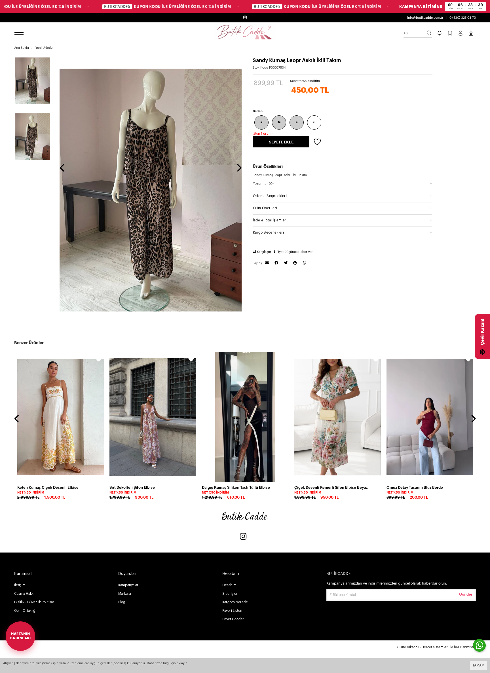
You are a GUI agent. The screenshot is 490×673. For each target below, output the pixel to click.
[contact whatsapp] (479, 645)
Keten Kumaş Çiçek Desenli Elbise (48, 487)
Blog (121, 602)
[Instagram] (243, 537)
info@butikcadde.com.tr (425, 17)
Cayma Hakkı (24, 593)
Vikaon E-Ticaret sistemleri (428, 647)
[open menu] (20, 34)
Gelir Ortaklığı (25, 610)
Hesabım (229, 585)
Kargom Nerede (235, 602)
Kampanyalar (128, 585)
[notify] (439, 33)
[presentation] (62, 168)
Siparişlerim (232, 593)
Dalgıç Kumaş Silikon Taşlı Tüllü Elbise (236, 487)
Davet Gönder (233, 619)
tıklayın (182, 663)
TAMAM (478, 665)
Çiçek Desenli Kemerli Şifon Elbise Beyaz (331, 487)
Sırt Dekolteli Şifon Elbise (132, 487)
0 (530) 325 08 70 (462, 17)
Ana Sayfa (21, 47)
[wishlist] (99, 360)
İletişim (20, 585)
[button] (342, 183)
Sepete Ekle (281, 142)
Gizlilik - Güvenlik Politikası (34, 602)
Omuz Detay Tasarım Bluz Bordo (414, 487)
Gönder (465, 594)
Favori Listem (232, 610)
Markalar (125, 593)
